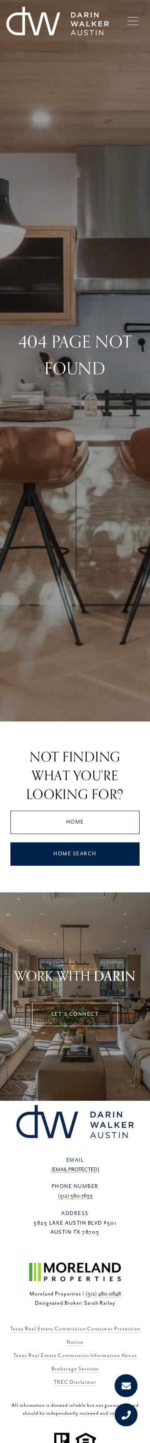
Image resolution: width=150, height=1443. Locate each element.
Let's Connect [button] (75, 1014)
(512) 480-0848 (103, 1294)
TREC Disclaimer (75, 1382)
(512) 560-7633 (75, 1196)
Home (75, 822)
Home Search (75, 854)
